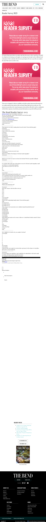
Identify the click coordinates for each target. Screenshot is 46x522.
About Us (4, 490)
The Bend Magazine (8, 518)
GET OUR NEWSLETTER (23, 440)
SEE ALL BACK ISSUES (23, 464)
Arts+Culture (9, 506)
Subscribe (37, 4)
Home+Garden (29, 8)
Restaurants (33, 495)
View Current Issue (23, 443)
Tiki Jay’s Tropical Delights (22, 428)
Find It (10, 8)
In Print (14, 8)
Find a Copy (30, 508)
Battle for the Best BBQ (32, 506)
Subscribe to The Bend (21, 490)
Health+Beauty (9, 511)
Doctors (32, 490)
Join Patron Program (20, 492)
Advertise (4, 10)
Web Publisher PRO (21, 518)
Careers (4, 495)
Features (8, 505)
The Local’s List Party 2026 (32, 505)
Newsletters (27, 479)
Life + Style (35, 8)
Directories (30, 511)
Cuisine (18, 8)
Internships (5, 497)
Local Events (5, 8)
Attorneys (33, 492)
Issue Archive (30, 509)
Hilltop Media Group (6, 498)
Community (23, 8)
